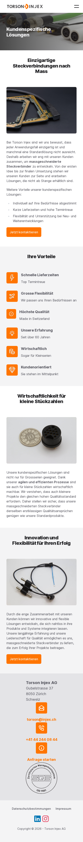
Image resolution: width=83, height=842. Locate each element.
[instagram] (45, 819)
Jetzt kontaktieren (24, 232)
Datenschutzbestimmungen (31, 808)
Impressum (63, 808)
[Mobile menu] (76, 6)
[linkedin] (37, 819)
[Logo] (25, 6)
